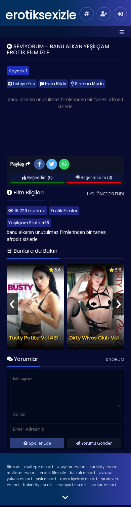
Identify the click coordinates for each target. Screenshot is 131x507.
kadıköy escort (104, 466)
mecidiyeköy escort (78, 479)
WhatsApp (64, 164)
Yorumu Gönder (96, 443)
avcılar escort (103, 485)
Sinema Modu (89, 83)
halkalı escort (82, 473)
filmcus (13, 466)
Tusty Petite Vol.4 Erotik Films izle (49, 337)
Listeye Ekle (23, 83)
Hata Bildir (55, 83)
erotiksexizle (41, 15)
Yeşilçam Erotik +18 (28, 222)
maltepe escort (38, 466)
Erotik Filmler (64, 210)
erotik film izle (53, 473)
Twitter (51, 164)
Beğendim (36, 177)
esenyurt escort (71, 485)
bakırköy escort (38, 485)
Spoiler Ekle (40, 443)
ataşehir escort (71, 466)
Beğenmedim (93, 177)
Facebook (39, 164)
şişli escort (46, 479)
